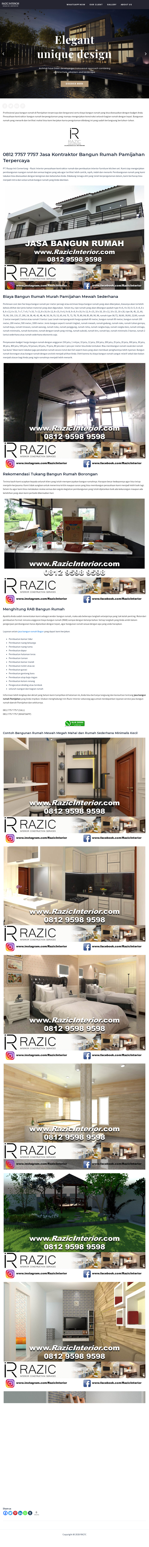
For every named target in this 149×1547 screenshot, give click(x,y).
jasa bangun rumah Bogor (31, 631)
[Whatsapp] (25, 1513)
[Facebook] (5, 1513)
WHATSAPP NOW (76, 4)
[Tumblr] (30, 1513)
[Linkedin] (20, 1513)
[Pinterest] (15, 1513)
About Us (126, 4)
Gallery (111, 4)
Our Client (96, 4)
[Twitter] (10, 1513)
